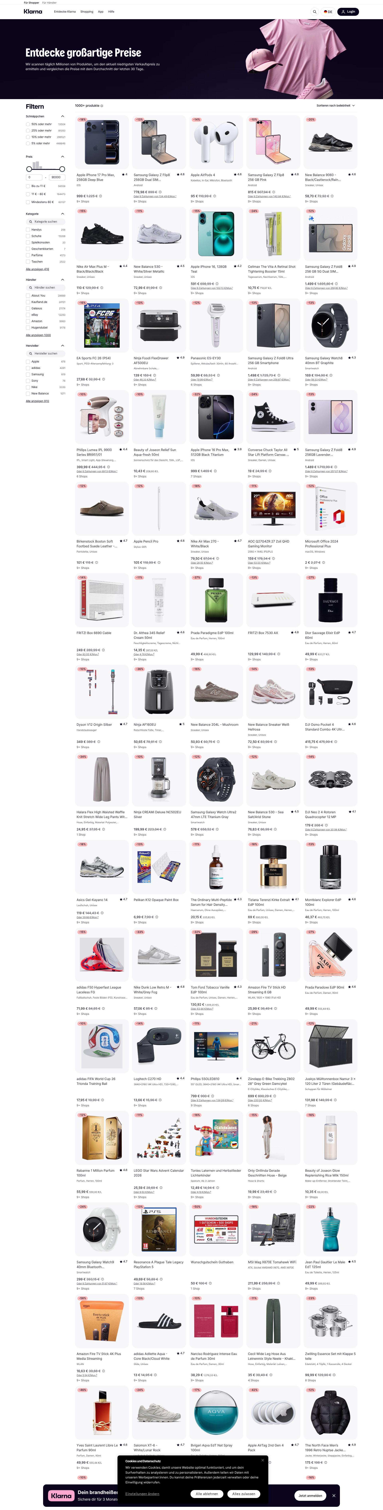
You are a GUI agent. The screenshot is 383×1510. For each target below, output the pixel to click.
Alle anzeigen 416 (37, 269)
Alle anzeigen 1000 (38, 335)
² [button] (145, 379)
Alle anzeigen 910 (37, 401)
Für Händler (49, 2)
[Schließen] (262, 1460)
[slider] (29, 169)
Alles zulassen (243, 1494)
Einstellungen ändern (142, 1494)
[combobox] (335, 105)
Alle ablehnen (207, 1494)
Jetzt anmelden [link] (310, 1496)
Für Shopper (31, 2)
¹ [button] (155, 196)
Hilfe (111, 11)
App (100, 11)
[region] (192, 1479)
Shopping (87, 11)
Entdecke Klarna (65, 11)
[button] (328, 11)
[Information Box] (102, 106)
